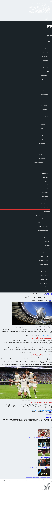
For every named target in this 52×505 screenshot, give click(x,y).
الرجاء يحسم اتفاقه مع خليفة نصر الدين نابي (42, 8)
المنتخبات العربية (47, 211)
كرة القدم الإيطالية (44, 105)
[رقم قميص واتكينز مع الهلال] (44, 456)
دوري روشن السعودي (42, 120)
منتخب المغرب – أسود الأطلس (42, 222)
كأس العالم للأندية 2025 (46, 489)
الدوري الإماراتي (45, 196)
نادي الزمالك (41, 154)
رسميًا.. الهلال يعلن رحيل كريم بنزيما (43, 4)
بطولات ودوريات (47, 169)
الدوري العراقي (45, 192)
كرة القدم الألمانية (45, 109)
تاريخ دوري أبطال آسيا (44, 264)
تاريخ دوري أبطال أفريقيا (43, 260)
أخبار (49, 41)
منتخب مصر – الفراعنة (44, 218)
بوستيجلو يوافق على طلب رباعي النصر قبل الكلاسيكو (41, 9)
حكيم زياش (45, 294)
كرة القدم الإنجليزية (44, 75)
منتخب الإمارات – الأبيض (43, 226)
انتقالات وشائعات (45, 52)
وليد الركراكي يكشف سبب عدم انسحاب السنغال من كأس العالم (39, 6)
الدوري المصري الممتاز (44, 184)
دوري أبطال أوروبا (26, 327)
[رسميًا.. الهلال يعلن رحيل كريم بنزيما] (44, 446)
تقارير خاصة (45, 60)
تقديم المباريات (45, 48)
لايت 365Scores (45, 67)
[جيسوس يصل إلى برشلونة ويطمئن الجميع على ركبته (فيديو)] (44, 436)
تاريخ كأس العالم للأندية (44, 252)
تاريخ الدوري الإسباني (44, 271)
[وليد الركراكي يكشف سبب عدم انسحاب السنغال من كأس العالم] (44, 466)
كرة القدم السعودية (42, 124)
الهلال (42, 135)
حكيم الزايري (49, 300)
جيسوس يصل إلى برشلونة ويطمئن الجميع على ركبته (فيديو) (40, 3)
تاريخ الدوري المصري (44, 279)
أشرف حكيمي (49, 294)
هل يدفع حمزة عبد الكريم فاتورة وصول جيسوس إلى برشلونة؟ (39, 12)
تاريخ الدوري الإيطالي (44, 275)
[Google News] (49, 414)
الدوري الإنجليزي (45, 173)
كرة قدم (48, 71)
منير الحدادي (34, 410)
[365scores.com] (49, 27)
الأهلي (42, 139)
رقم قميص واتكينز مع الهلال (45, 5)
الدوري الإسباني (45, 177)
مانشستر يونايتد (43, 82)
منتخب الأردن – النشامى (43, 237)
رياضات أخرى (47, 241)
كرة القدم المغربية (42, 158)
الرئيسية (50, 293)
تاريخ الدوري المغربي (44, 290)
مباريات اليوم (47, 245)
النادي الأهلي (41, 150)
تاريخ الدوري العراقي (44, 286)
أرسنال (44, 90)
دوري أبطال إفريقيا (44, 207)
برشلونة (44, 101)
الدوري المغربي (45, 188)
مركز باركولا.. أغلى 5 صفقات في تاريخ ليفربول (42, 10)
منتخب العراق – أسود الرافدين (43, 230)
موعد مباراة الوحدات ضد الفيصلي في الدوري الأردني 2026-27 (39, 11)
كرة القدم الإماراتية (42, 143)
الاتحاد (42, 128)
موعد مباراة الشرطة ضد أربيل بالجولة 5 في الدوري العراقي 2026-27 (38, 7)
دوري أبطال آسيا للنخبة (44, 203)
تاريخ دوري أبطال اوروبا (44, 256)
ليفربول (44, 86)
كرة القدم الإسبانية (44, 94)
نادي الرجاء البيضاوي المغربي (38, 162)
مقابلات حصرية (45, 56)
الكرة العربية (45, 116)
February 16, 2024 (46, 335)
